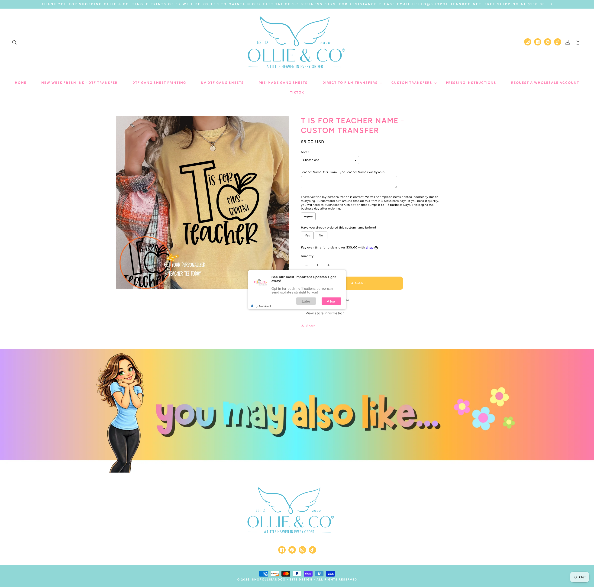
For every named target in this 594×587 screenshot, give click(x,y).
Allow (331, 301)
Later (306, 301)
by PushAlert (263, 306)
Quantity (307, 256)
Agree (308, 216)
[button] (14, 42)
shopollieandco (269, 579)
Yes (307, 235)
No (321, 235)
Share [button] (311, 326)
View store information (325, 313)
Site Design (301, 579)
